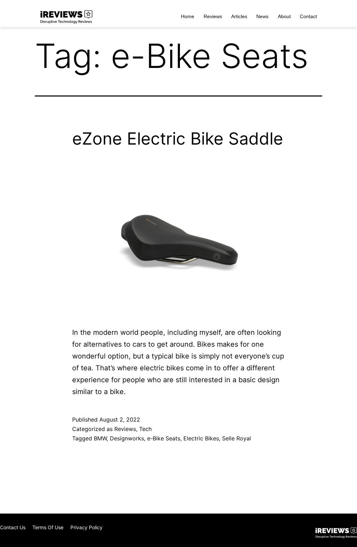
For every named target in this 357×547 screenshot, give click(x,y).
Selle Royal (236, 438)
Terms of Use (47, 527)
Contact (308, 16)
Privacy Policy (86, 527)
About (284, 16)
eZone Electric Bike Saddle (177, 138)
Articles (239, 16)
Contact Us (12, 527)
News (262, 16)
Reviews (213, 16)
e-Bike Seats (163, 438)
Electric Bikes (201, 438)
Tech (145, 428)
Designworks (127, 438)
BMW (100, 438)
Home (187, 16)
